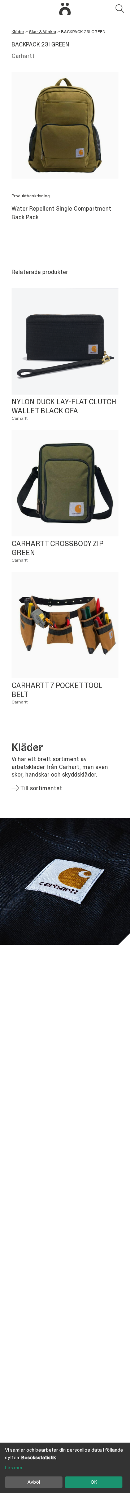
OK (94, 1482)
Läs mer (14, 1467)
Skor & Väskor (42, 32)
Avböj (33, 1482)
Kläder (18, 32)
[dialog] (65, 1468)
